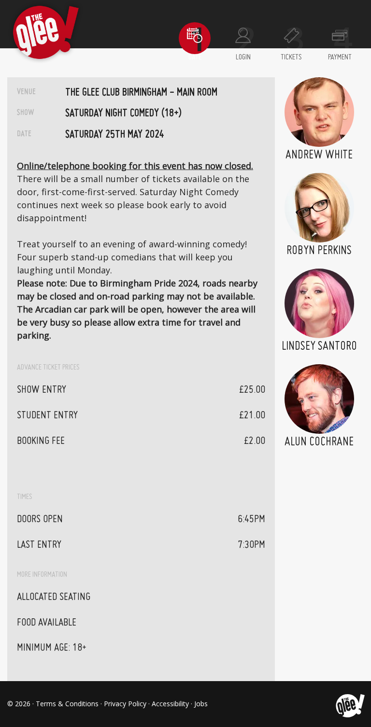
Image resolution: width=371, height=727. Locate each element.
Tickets (291, 57)
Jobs (201, 703)
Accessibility (170, 703)
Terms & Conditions (67, 703)
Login (243, 57)
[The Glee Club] (349, 704)
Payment (340, 57)
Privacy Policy (125, 703)
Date (194, 57)
